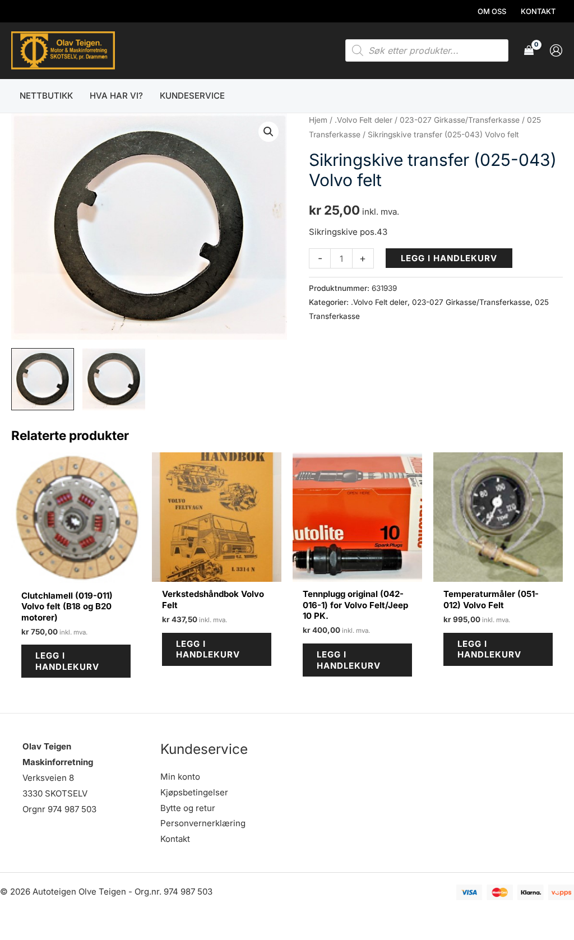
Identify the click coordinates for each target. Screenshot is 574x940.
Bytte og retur (187, 808)
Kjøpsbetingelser (194, 792)
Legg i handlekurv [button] (67, 661)
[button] (268, 132)
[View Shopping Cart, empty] (529, 50)
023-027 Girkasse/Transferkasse (460, 119)
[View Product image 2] (113, 379)
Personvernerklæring (203, 823)
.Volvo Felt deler (363, 119)
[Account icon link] (556, 50)
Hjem (318, 119)
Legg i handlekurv (449, 258)
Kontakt (175, 839)
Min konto (180, 776)
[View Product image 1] (42, 379)
